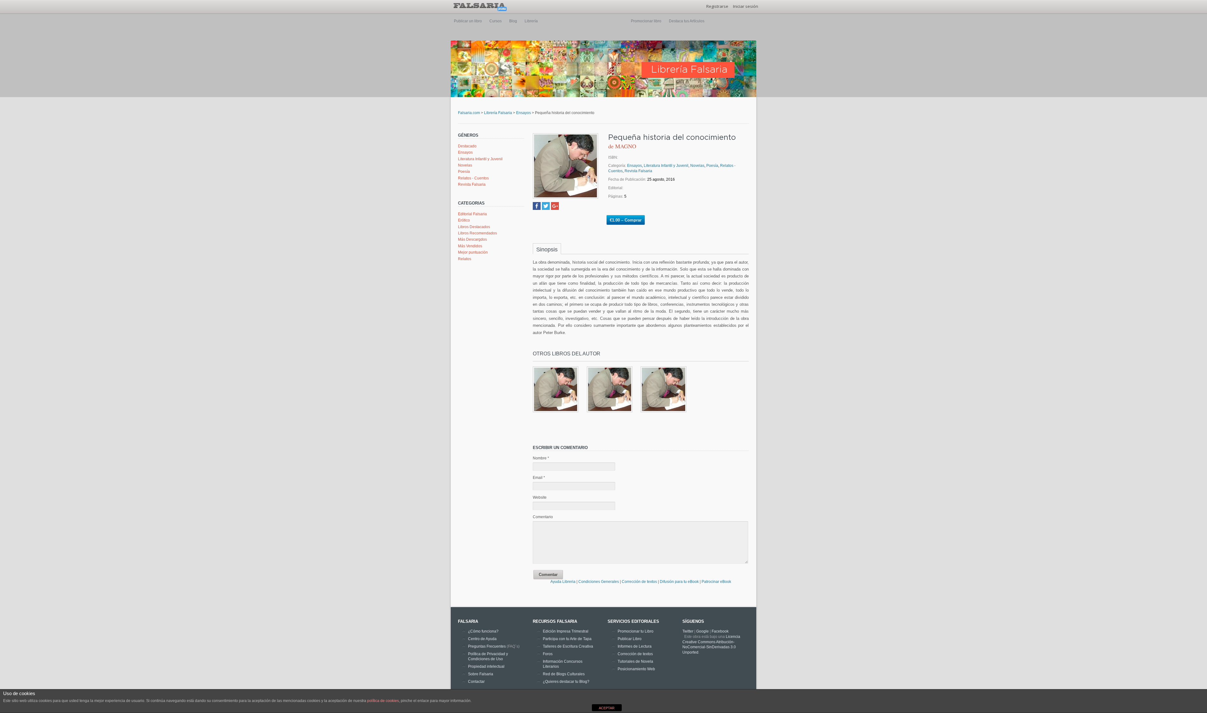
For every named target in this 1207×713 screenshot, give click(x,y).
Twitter (687, 631)
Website (540, 497)
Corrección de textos (640, 581)
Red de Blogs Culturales (564, 674)
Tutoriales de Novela (635, 661)
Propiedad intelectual (486, 666)
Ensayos (523, 113)
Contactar (476, 681)
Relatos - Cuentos (473, 178)
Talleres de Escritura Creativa (568, 646)
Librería (531, 21)
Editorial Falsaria (472, 214)
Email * (539, 477)
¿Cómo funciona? (483, 631)
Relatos (464, 259)
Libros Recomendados (477, 233)
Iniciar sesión (745, 6)
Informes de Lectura (635, 646)
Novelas (465, 165)
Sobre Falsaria (480, 674)
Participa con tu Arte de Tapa (567, 639)
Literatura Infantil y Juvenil (480, 159)
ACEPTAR (607, 708)
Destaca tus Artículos (686, 21)
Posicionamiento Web (636, 669)
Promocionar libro (646, 21)
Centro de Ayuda (482, 639)
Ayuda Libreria (563, 581)
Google (702, 631)
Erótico (464, 220)
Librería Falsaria (498, 113)
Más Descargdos (472, 239)
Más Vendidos (470, 246)
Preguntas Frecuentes (487, 646)
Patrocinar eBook (716, 581)
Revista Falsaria (472, 184)
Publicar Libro (630, 639)
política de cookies (383, 701)
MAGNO (625, 146)
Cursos (495, 21)
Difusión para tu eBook (679, 581)
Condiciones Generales (599, 581)
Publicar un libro (468, 21)
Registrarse (717, 6)
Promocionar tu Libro (635, 631)
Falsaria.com (469, 113)
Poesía (464, 171)
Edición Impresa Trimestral (565, 631)
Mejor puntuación (473, 252)
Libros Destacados (474, 227)
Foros (548, 654)
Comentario (543, 517)
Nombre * (541, 458)
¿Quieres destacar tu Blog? (566, 681)
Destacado (467, 146)
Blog (513, 21)
